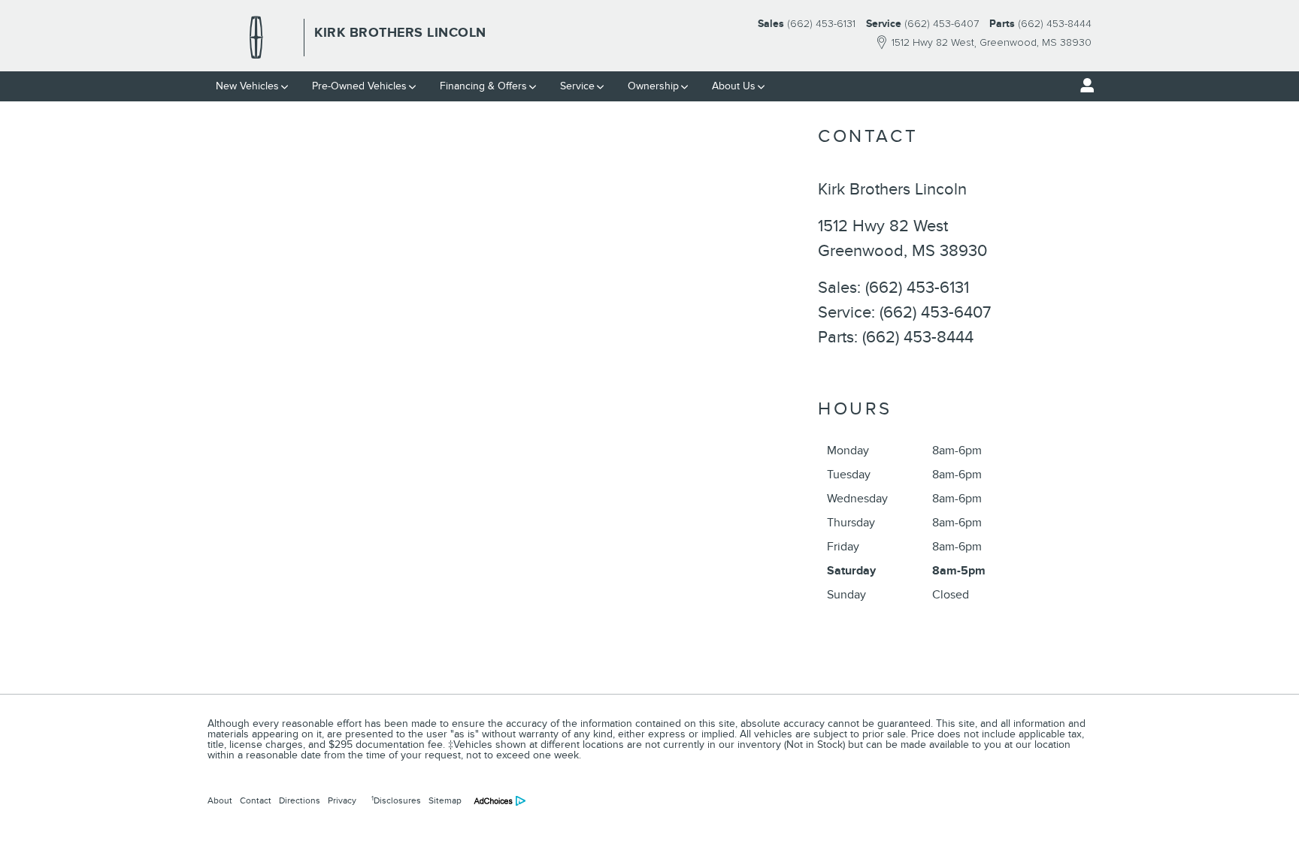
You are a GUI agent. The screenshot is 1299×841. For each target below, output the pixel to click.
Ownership (653, 86)
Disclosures (396, 800)
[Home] (256, 37)
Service (577, 86)
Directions (299, 800)
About (219, 800)
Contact (255, 800)
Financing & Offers (483, 86)
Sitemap (445, 800)
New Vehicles (247, 86)
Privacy (342, 800)
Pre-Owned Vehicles (359, 86)
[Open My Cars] (1083, 85)
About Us (733, 86)
